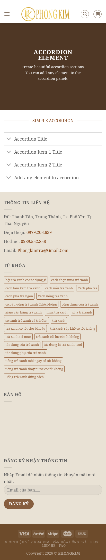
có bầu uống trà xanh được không (31, 304)
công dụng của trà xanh (80, 304)
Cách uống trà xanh (53, 296)
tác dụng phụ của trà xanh (25, 352)
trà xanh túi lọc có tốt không (57, 336)
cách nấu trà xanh (59, 288)
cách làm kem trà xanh (22, 288)
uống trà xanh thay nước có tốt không (34, 369)
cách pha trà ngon (19, 296)
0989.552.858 (33, 241)
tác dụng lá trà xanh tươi (63, 344)
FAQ (62, 545)
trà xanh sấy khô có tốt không (72, 328)
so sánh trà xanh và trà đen (26, 320)
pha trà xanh (82, 312)
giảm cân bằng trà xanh (23, 312)
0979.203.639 (39, 232)
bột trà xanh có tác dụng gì (25, 280)
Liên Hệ (49, 545)
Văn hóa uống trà (70, 542)
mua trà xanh (57, 312)
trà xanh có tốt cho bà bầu (25, 328)
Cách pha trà (87, 288)
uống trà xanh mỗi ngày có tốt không (33, 360)
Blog (95, 542)
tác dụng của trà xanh (22, 344)
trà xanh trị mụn (18, 336)
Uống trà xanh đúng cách (24, 377)
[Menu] (7, 14)
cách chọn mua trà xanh (69, 280)
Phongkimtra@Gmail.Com (42, 250)
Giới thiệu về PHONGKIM (27, 542)
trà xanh (58, 320)
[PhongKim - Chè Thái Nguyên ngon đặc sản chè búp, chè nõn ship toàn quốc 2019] (45, 14)
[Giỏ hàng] (97, 14)
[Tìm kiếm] (85, 14)
